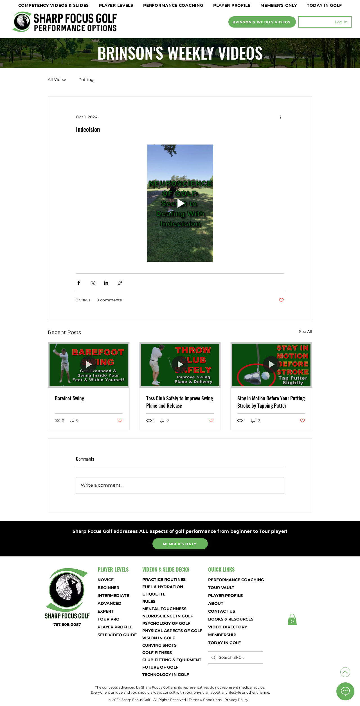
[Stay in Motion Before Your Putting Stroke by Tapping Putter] (271, 365)
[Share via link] (120, 282)
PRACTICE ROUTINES (162, 579)
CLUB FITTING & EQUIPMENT (162, 659)
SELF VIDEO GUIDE (117, 634)
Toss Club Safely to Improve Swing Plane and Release (179, 401)
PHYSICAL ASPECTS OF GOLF (162, 630)
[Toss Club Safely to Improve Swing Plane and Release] (180, 365)
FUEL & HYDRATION (162, 586)
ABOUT (215, 603)
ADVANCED (110, 603)
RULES (149, 601)
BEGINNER (108, 587)
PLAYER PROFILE (115, 627)
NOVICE (106, 579)
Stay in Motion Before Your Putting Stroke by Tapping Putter (271, 401)
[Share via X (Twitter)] (92, 282)
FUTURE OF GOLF (160, 667)
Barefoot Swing (69, 398)
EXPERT (106, 611)
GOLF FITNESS (157, 652)
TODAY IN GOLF (224, 642)
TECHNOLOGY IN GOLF (162, 674)
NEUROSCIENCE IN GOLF (162, 616)
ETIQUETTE (153, 594)
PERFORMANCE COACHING (228, 579)
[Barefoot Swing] (88, 365)
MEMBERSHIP (222, 634)
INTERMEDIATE (113, 595)
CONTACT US (221, 611)
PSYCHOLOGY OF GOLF (162, 623)
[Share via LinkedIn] (106, 282)
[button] (53, 5)
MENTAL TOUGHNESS (162, 608)
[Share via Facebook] (78, 282)
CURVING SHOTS (159, 645)
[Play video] (180, 203)
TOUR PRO (109, 619)
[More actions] (280, 117)
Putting (86, 79)
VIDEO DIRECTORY (227, 627)
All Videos (57, 79)
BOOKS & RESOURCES (228, 619)
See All (305, 331)
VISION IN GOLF (158, 637)
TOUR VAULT (221, 587)
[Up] (345, 672)
